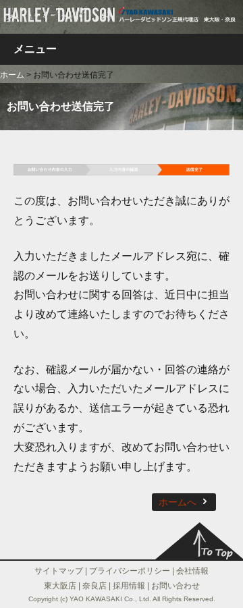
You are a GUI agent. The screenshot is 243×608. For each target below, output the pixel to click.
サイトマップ (58, 571)
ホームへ (177, 502)
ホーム (12, 75)
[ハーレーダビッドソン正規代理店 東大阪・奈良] (121, 13)
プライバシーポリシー (129, 571)
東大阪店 (60, 585)
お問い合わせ (175, 585)
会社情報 (192, 571)
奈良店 (94, 585)
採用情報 (129, 585)
